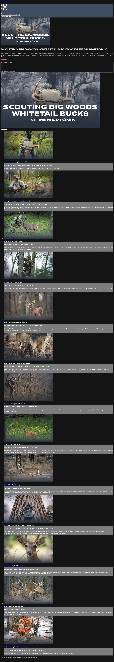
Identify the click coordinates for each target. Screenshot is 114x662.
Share (8, 59)
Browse (3, 15)
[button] (1, 13)
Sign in (18, 15)
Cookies (14, 657)
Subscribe (4, 59)
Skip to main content (6, 1)
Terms (5, 657)
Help (2, 657)
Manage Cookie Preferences (25, 657)
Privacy (9, 657)
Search (7, 15)
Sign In (9, 16)
